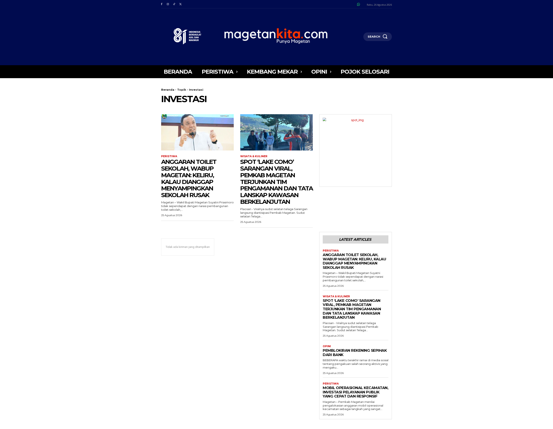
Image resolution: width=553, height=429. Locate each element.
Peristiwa (169, 156)
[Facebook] (161, 4)
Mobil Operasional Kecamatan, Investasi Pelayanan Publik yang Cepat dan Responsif (355, 392)
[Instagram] (168, 4)
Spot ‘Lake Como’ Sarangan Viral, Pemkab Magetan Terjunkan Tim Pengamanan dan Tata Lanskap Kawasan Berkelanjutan (276, 181)
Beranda (167, 89)
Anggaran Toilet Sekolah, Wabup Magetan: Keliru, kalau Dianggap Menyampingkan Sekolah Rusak (188, 178)
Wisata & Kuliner (253, 156)
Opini (327, 346)
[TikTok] (174, 4)
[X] (180, 4)
